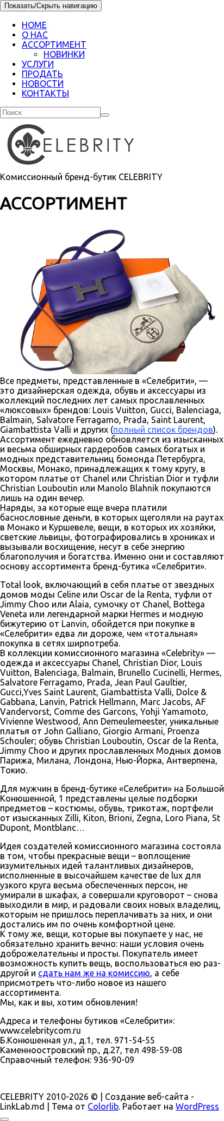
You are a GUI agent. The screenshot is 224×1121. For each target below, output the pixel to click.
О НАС (35, 35)
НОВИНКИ (64, 54)
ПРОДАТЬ (42, 74)
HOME (34, 25)
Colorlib (103, 1106)
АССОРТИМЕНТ (54, 44)
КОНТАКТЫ (45, 93)
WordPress (197, 1106)
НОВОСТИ (43, 83)
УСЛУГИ (38, 64)
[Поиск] (105, 115)
